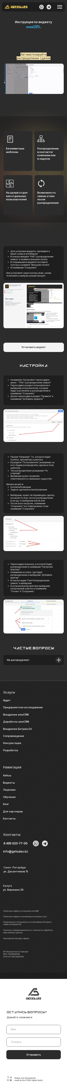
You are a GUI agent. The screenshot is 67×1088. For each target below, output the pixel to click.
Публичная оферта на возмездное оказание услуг (25, 917)
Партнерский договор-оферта (16, 938)
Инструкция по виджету (33, 22)
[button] (19, 743)
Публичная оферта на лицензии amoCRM (21, 911)
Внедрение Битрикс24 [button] (17, 729)
